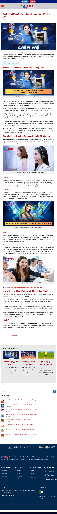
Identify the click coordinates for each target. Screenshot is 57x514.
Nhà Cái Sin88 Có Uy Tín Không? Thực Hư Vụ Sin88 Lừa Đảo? (22, 414)
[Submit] (54, 391)
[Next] (52, 362)
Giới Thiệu (4, 470)
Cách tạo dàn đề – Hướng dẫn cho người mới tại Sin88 (20, 429)
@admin (14, 335)
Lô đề (17, 479)
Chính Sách (4, 476)
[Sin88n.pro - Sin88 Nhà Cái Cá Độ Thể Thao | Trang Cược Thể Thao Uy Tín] (28, 6)
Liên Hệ (32, 470)
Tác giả (32, 473)
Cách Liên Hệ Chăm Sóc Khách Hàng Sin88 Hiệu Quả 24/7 (11, 363)
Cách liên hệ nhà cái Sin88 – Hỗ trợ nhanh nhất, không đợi (21, 400)
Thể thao (18, 470)
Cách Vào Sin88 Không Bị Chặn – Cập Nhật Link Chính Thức (26, 287)
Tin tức (18, 473)
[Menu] (2, 6)
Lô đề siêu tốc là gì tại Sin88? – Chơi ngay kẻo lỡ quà (19, 424)
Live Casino (19, 476)
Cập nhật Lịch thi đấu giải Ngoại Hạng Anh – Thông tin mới (28, 363)
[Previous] (5, 362)
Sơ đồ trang (33, 477)
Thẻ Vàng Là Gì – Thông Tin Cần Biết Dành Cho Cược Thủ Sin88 (46, 364)
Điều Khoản (4, 473)
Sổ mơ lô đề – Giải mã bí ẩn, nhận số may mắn (18, 419)
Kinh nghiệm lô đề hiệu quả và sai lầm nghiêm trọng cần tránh (22, 434)
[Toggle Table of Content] (16, 63)
